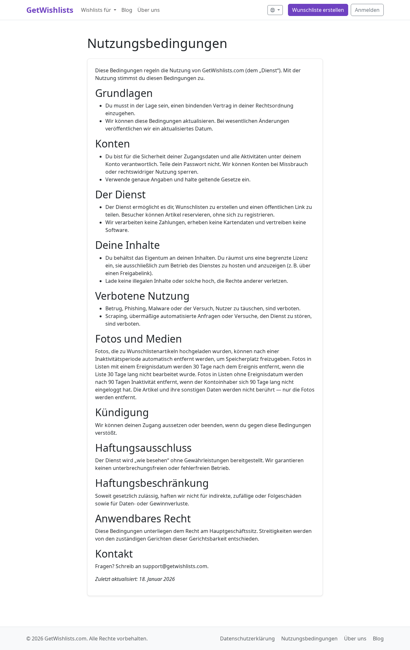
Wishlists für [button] (96, 9)
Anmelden (367, 9)
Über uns (148, 9)
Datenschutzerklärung (247, 638)
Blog (126, 9)
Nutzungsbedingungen (309, 638)
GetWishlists (49, 9)
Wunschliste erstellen (318, 9)
